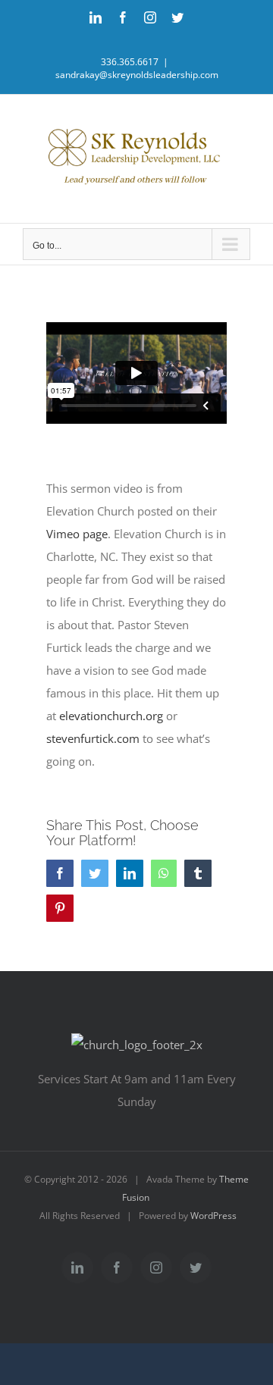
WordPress (213, 1215)
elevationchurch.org (111, 715)
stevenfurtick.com (93, 738)
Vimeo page (77, 533)
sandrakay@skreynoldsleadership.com (136, 74)
